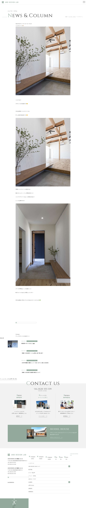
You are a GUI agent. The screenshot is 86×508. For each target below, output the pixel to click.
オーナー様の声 (32, 472)
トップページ (31, 463)
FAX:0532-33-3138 (12, 464)
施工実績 (30, 469)
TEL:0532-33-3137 (12, 462)
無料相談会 (31, 491)
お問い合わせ (31, 485)
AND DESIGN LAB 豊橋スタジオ (15, 458)
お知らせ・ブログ (32, 479)
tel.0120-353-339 (43, 389)
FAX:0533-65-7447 (12, 473)
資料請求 (30, 488)
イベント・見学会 (32, 475)
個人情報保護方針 (11, 482)
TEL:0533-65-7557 (12, 471)
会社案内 (30, 482)
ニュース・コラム (72, 16)
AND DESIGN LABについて (34, 466)
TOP (66, 16)
